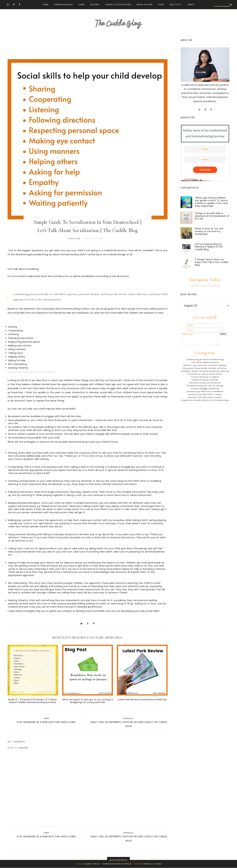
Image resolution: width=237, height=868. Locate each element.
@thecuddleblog (205, 285)
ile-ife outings (215, 385)
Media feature (210, 362)
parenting (214, 388)
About (191, 4)
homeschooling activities (205, 380)
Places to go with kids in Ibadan (200, 365)
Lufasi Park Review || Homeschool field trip (142, 699)
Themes (222, 365)
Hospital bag (217, 359)
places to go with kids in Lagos (205, 397)
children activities (217, 368)
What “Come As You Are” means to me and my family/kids (209, 231)
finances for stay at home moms (205, 374)
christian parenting (209, 371)
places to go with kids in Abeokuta (205, 391)
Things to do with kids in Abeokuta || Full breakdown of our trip (212, 216)
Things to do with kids (118, 4)
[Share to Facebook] (87, 623)
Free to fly (176, 4)
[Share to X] (81, 623)
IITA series (197, 362)
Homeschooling (63, 4)
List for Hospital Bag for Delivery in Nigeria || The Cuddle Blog (209, 246)
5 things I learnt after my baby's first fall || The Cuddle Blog (211, 262)
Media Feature (145, 4)
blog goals (188, 368)
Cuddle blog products (197, 359)
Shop (161, 4)
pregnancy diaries (191, 400)
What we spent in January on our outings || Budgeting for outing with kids (87, 701)
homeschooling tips (197, 385)
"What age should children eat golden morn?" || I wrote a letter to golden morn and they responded (211, 201)
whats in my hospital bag (215, 400)
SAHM (81, 4)
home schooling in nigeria (205, 377)
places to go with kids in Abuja (205, 394)
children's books (189, 371)
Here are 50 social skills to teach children (32, 372)
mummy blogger (199, 388)
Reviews (94, 4)
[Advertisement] (66, 45)
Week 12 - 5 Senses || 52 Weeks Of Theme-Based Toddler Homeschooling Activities (33, 701)
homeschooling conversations (205, 382)
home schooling (93, 238)
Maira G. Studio (153, 864)
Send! (223, 334)
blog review (201, 368)
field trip (224, 371)
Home (46, 4)
